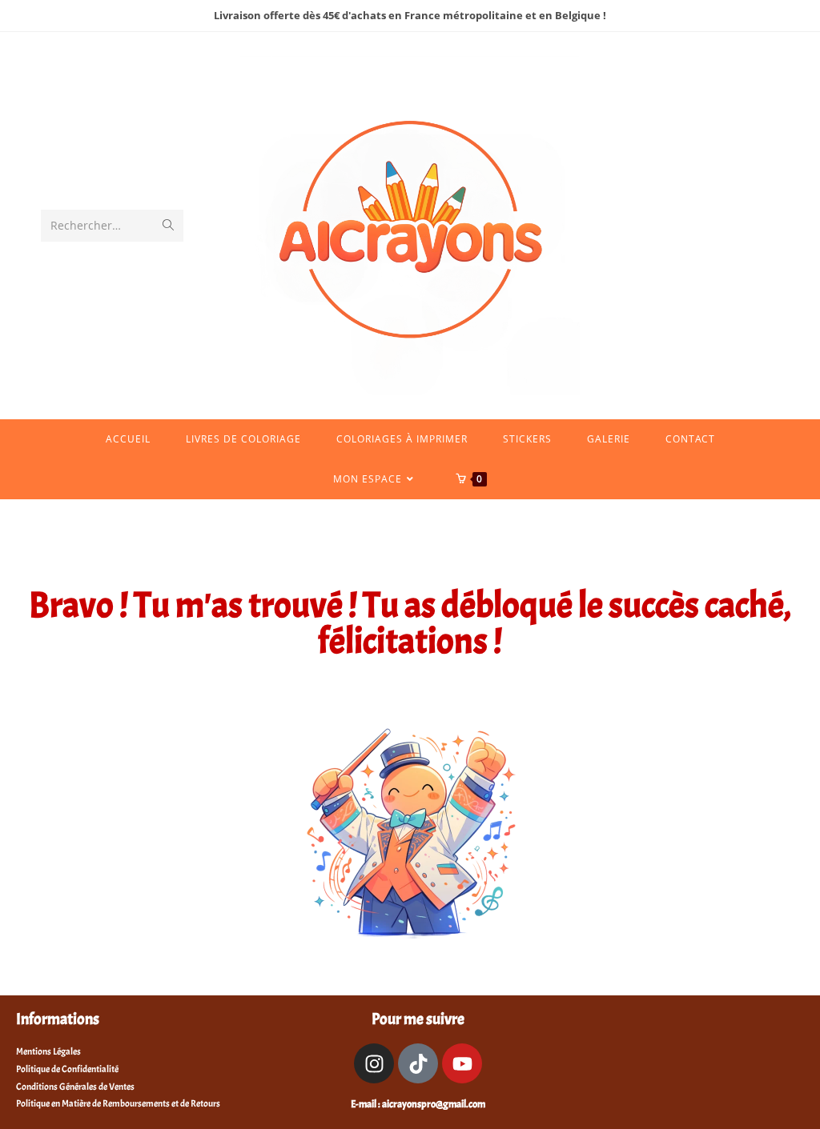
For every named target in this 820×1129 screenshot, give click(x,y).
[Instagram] (374, 1063)
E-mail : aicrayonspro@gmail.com (418, 1104)
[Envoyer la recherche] (168, 226)
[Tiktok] (418, 1063)
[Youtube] (462, 1063)
